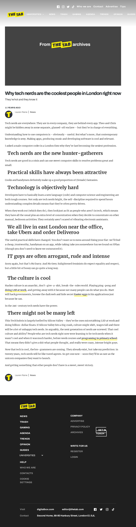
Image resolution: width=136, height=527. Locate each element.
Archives (76, 432)
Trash (64, 14)
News (52, 14)
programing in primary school (99, 338)
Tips (123, 6)
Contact (98, 6)
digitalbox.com (45, 509)
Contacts (26, 473)
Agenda (90, 14)
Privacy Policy (80, 426)
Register (76, 451)
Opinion (118, 14)
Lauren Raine (21, 112)
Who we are (84, 6)
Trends (104, 14)
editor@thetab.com (73, 509)
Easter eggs (80, 294)
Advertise (112, 6)
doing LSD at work (15, 290)
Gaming (76, 14)
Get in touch (101, 432)
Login (74, 457)
